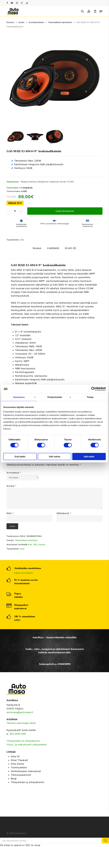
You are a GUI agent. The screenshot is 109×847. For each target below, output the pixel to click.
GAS (22, 240)
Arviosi (11, 486)
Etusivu (10, 22)
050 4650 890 (18, 733)
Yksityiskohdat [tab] (54, 397)
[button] (100, 11)
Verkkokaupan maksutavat (26, 771)
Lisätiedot (53, 248)
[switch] (41, 445)
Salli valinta (54, 456)
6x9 (30, 544)
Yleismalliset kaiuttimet (60, 22)
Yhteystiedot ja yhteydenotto (23, 740)
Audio (21, 22)
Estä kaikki (20, 456)
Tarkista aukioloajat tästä (21, 723)
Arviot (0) (70, 248)
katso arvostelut (23, 572)
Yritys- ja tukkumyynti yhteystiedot (27, 744)
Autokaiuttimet (36, 22)
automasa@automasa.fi (20, 712)
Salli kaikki (89, 456)
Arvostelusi (14, 472)
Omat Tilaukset (19, 760)
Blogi (14, 778)
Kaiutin (42, 544)
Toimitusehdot (19, 767)
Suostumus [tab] (19, 397)
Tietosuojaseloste (21, 774)
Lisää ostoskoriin (65, 211)
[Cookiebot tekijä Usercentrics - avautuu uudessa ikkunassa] (93, 389)
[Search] (105, 840)
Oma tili (15, 756)
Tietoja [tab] (90, 397)
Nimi (10, 513)
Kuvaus (37, 248)
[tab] (37, 248)
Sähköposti (63, 513)
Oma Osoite (17, 763)
